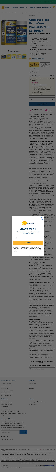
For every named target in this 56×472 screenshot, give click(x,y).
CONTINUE (28, 243)
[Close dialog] (42, 218)
